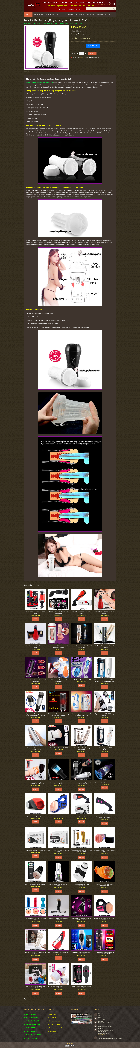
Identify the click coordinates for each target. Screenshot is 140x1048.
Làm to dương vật (80, 14)
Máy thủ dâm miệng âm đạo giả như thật (81, 816)
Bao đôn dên (90, 14)
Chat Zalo (94, 46)
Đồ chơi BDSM (69, 14)
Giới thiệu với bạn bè (96, 57)
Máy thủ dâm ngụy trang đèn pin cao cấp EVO (39, 82)
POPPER (110, 14)
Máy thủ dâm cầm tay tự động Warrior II (58, 952)
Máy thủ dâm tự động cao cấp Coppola (36, 816)
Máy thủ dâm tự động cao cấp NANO (58, 748)
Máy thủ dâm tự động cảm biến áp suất (36, 850)
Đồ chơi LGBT (59, 14)
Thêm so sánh (85, 57)
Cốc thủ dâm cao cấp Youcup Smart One (35, 884)
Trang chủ (28, 14)
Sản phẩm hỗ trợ (101, 14)
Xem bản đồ (101, 1034)
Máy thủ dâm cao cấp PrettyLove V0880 (58, 816)
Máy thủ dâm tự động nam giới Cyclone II (104, 782)
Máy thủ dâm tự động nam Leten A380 (81, 679)
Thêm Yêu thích (76, 57)
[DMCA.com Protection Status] (70, 1046)
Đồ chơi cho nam (38, 14)
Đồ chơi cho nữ (49, 14)
